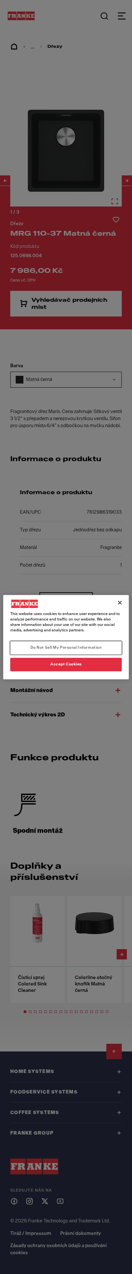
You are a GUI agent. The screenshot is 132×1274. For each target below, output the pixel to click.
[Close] (120, 602)
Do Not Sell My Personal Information (66, 647)
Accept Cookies (66, 664)
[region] (65, 637)
